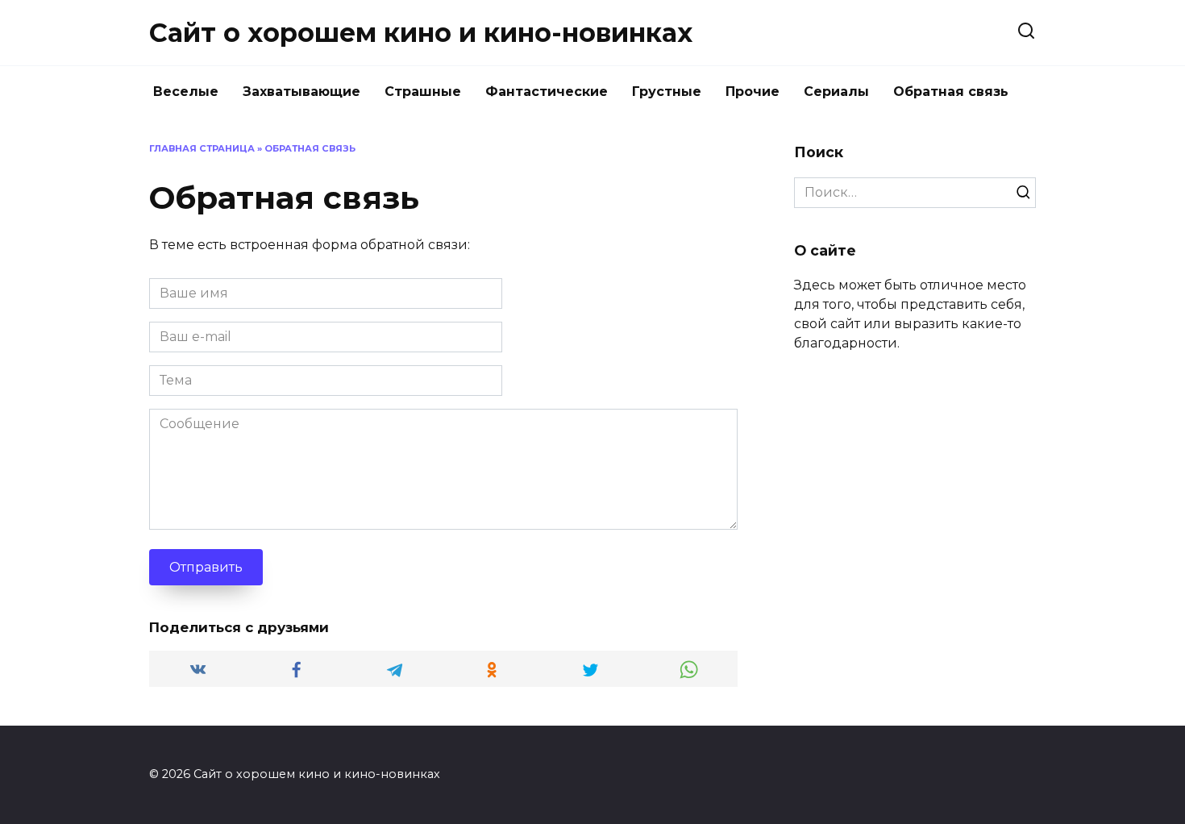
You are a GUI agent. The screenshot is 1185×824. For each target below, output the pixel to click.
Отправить (206, 567)
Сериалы (836, 91)
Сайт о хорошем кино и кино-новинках (420, 32)
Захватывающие (301, 91)
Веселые (185, 91)
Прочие (753, 91)
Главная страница (202, 148)
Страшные (423, 91)
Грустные (666, 91)
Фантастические (546, 91)
